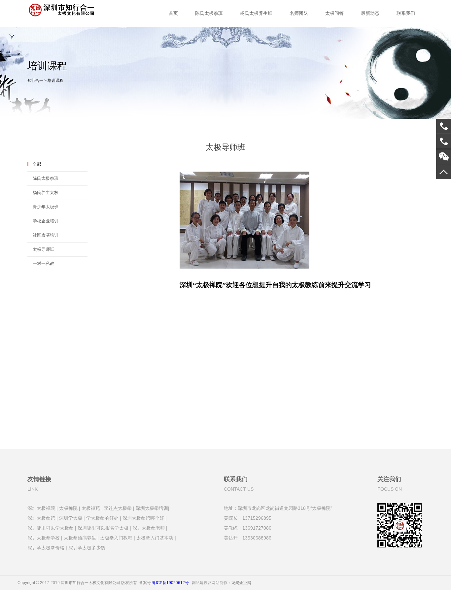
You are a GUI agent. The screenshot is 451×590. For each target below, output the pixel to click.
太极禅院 (68, 508)
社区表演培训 (45, 235)
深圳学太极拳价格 (45, 547)
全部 (37, 164)
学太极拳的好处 (102, 517)
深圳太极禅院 (41, 508)
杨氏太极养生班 (256, 13)
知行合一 (35, 80)
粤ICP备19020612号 (170, 581)
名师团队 (299, 13)
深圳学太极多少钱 (86, 547)
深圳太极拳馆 (41, 517)
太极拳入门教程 (116, 537)
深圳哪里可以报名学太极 (103, 527)
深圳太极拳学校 (43, 537)
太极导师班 (43, 249)
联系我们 (406, 13)
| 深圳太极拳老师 (147, 527)
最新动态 (370, 13)
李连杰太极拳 (118, 508)
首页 (173, 13)
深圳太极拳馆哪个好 (143, 517)
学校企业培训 (45, 220)
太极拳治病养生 (80, 537)
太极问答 (334, 13)
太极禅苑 (91, 508)
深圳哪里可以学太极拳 (50, 527)
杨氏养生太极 (45, 192)
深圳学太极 (70, 517)
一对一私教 (43, 263)
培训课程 (55, 80)
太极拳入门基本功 (154, 537)
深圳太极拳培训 (152, 508)
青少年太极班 (45, 206)
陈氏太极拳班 (209, 13)
